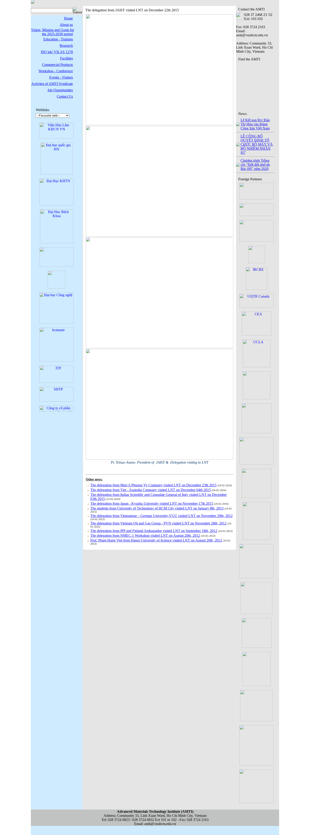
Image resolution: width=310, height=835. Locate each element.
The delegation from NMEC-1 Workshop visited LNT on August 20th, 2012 (145, 535)
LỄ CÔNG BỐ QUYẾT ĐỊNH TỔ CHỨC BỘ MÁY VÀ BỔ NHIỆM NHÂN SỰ (257, 144)
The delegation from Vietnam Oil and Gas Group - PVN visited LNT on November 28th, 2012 (158, 523)
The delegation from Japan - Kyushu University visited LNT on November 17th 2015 (151, 503)
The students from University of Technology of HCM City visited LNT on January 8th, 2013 (157, 508)
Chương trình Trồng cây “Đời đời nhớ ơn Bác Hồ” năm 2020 (255, 165)
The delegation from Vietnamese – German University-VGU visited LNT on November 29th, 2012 (161, 516)
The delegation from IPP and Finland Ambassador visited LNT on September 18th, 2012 (153, 531)
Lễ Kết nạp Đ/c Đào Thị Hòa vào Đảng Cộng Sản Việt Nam (255, 124)
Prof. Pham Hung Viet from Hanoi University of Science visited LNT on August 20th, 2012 (156, 540)
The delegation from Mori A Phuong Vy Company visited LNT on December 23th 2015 (153, 485)
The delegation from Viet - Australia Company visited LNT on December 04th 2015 (150, 490)
